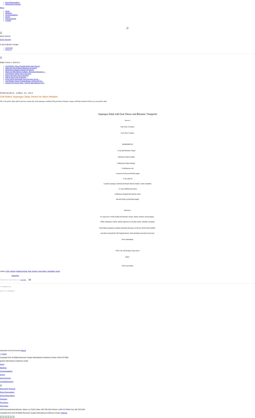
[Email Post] (29, 280)
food (29, 271)
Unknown (9, 48)
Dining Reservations (7, 396)
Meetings (8, 13)
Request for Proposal (13, 4)
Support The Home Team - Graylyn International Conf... (25, 83)
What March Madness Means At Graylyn (19, 70)
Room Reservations (12, 2)
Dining (7, 17)
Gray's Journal (5, 40)
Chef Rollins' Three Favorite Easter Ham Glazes (22, 66)
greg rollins (42, 271)
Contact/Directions (6, 382)
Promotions (4, 403)
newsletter (51, 271)
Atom (23, 351)
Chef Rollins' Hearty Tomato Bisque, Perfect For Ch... (24, 81)
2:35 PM (23, 280)
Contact (8, 20)
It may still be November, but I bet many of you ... (22, 79)
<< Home (3, 354)
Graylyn (8, 49)
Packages (3, 399)
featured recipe (21, 271)
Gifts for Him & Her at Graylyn (15, 77)
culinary (13, 271)
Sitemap (64, 413)
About (7, 11)
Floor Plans (4, 406)
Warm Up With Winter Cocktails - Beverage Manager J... (25, 72)
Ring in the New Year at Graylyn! (17, 76)
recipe (57, 271)
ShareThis (15, 276)
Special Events (10, 19)
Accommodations (11, 15)
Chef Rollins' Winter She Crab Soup (18, 74)
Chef (7, 271)
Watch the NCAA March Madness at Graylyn (21, 68)
